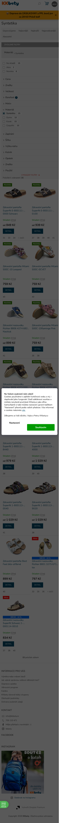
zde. (23, 410)
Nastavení (14, 422)
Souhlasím (40, 427)
